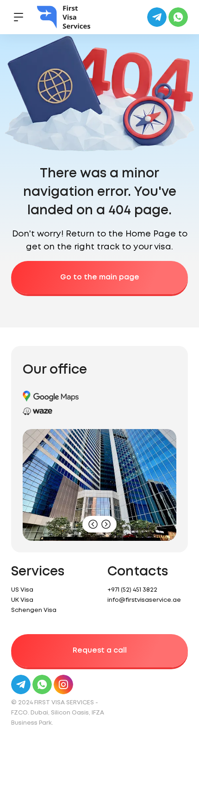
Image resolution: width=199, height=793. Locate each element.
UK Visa (22, 600)
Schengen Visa (33, 610)
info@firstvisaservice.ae (144, 600)
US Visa (22, 590)
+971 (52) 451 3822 (132, 590)
